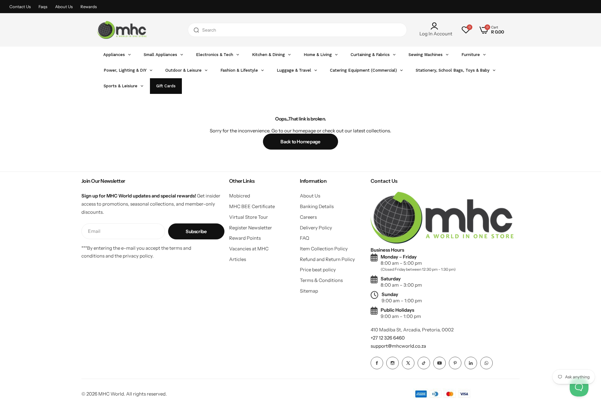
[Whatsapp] (486, 363)
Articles (237, 259)
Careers (308, 217)
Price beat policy (318, 270)
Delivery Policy (316, 228)
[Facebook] (377, 363)
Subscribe (196, 231)
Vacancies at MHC (249, 249)
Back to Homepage (300, 142)
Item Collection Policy (324, 249)
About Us (64, 6)
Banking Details (317, 206)
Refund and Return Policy (327, 259)
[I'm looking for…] (196, 30)
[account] (435, 26)
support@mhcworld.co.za (398, 346)
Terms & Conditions (321, 280)
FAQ (304, 238)
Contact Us (20, 6)
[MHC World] (121, 29)
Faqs (43, 6)
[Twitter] (408, 363)
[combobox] (297, 30)
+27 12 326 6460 (388, 338)
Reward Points (245, 238)
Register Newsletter (250, 228)
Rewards (88, 6)
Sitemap (309, 291)
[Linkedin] (471, 363)
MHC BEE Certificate (252, 206)
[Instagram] (392, 363)
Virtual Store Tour (248, 217)
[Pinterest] (455, 363)
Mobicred (239, 196)
